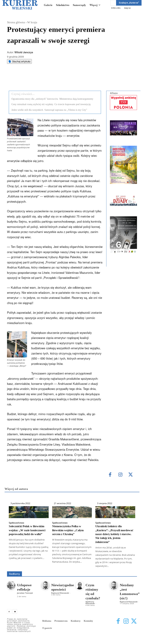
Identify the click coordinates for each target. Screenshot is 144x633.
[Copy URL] (67, 79)
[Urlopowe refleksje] (11, 585)
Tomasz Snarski (128, 568)
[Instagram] (120, 475)
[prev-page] (9, 611)
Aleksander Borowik (62, 566)
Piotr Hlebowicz (58, 568)
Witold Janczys (23, 52)
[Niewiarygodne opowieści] (45, 585)
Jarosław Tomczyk (25, 593)
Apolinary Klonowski (90, 602)
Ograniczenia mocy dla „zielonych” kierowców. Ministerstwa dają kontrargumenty (52, 99)
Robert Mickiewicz (105, 568)
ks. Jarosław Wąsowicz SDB (29, 568)
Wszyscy (42, 566)
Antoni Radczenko (87, 566)
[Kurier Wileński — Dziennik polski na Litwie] (20, 4)
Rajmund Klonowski (81, 568)
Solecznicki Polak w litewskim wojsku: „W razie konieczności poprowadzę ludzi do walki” (27, 530)
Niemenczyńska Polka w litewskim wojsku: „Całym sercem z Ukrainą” (68, 530)
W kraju (32, 22)
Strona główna (16, 22)
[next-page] (15, 611)
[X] (43, 79)
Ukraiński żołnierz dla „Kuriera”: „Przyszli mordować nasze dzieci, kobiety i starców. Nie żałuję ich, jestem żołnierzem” (114, 534)
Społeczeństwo (16, 523)
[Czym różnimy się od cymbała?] (80, 585)
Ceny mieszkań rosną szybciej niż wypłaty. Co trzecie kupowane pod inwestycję (51, 104)
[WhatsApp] (51, 79)
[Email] (59, 79)
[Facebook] (35, 79)
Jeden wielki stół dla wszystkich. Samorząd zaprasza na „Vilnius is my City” (49, 110)
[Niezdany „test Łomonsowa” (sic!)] (114, 585)
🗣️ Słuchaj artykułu (19, 61)
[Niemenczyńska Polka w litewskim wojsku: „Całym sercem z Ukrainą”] (72, 512)
